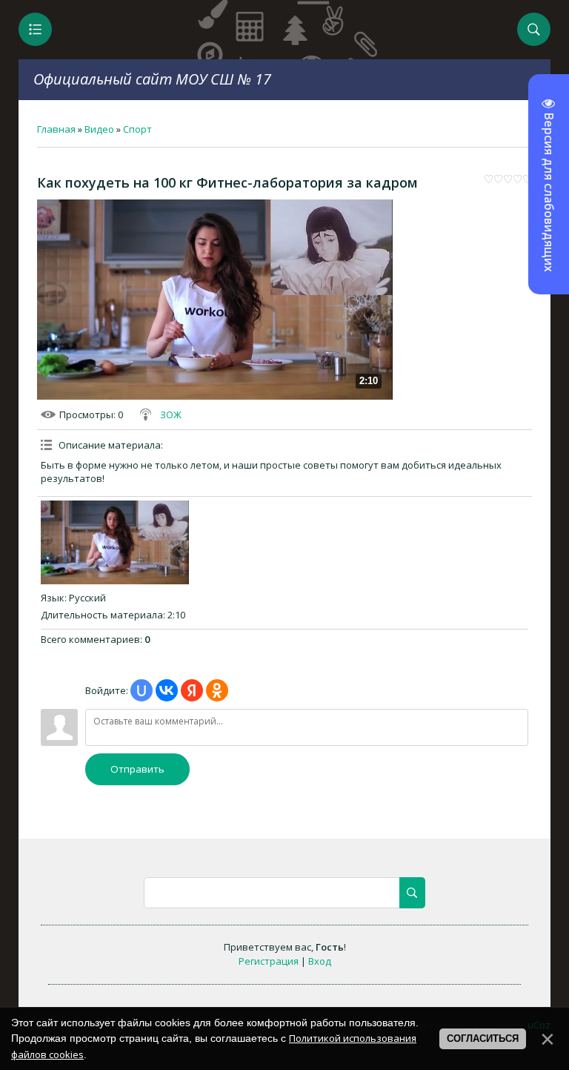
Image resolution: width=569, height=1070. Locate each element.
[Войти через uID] (141, 690)
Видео (99, 129)
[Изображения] (115, 542)
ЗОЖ (171, 414)
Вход (319, 961)
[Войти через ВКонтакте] (167, 690)
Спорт (137, 129)
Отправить (137, 769)
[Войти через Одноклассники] (217, 690)
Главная (56, 129)
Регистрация (269, 961)
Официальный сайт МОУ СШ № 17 (152, 79)
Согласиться (483, 1038)
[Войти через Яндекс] (192, 690)
